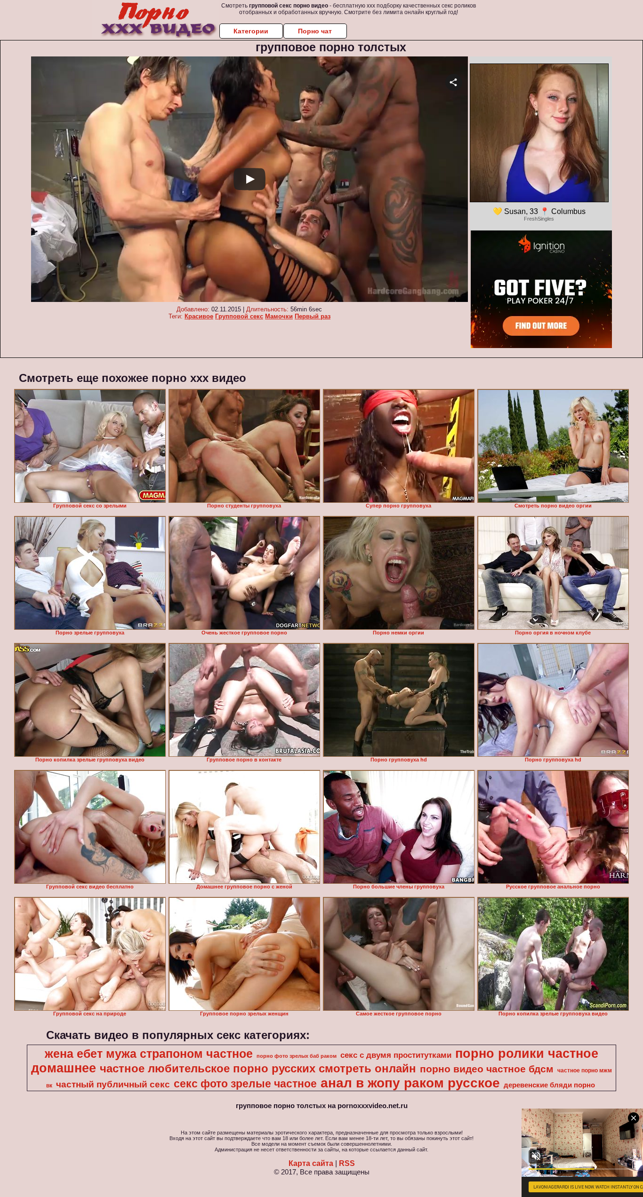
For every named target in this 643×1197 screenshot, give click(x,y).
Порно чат (315, 31)
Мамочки (279, 316)
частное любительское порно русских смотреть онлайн (258, 1068)
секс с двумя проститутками (395, 1055)
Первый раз (312, 316)
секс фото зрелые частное (245, 1084)
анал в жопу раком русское (410, 1083)
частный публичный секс (113, 1084)
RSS (347, 1163)
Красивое (199, 316)
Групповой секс (239, 316)
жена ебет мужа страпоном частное (149, 1053)
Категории (250, 31)
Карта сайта (311, 1163)
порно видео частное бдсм (487, 1069)
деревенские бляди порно (549, 1085)
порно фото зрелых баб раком (297, 1056)
